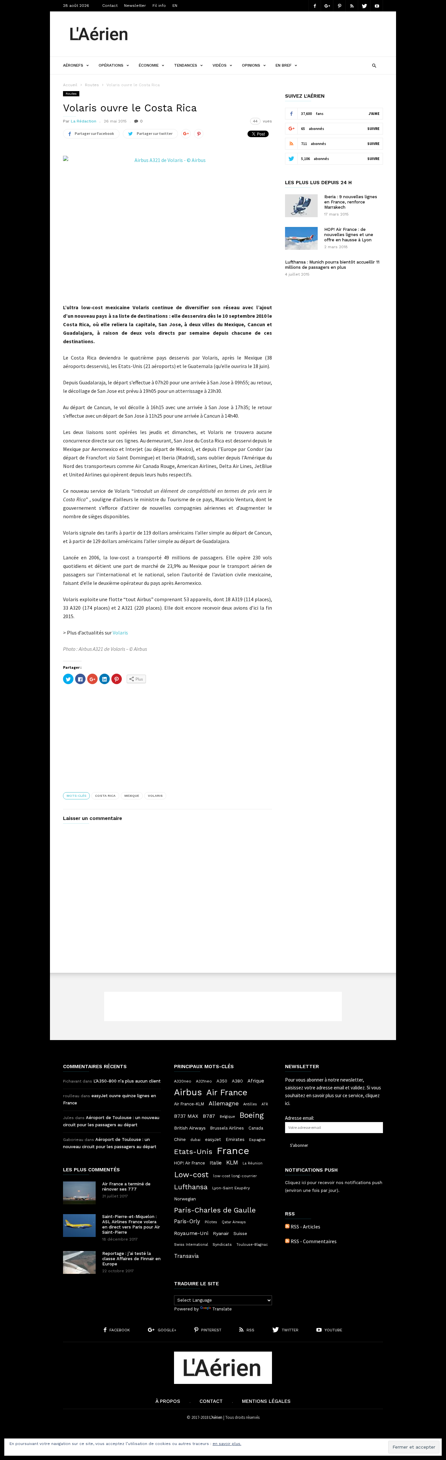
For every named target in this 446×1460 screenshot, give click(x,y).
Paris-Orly (187, 1221)
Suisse (240, 1233)
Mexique (131, 795)
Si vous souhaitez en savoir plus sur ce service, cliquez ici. (333, 1095)
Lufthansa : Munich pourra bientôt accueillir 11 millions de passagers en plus (332, 265)
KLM (232, 1162)
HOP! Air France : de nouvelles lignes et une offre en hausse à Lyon (348, 234)
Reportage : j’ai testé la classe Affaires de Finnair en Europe (131, 1258)
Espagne (257, 1139)
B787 (209, 1116)
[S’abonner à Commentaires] (287, 1241)
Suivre (373, 128)
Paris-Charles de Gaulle (215, 1210)
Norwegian (185, 1198)
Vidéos (220, 65)
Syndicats (222, 1244)
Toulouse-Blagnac (252, 1245)
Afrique (255, 1081)
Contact (110, 5)
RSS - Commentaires (314, 1241)
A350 (221, 1081)
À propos (167, 1401)
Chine (180, 1139)
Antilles (250, 1104)
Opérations (111, 65)
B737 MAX (186, 1116)
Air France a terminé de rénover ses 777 (126, 1186)
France (233, 1151)
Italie (216, 1163)
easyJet (213, 1139)
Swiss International (191, 1245)
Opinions (251, 65)
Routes (92, 85)
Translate (222, 1309)
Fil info (159, 5)
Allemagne (224, 1103)
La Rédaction (83, 121)
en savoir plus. (227, 1443)
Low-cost (191, 1175)
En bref (284, 65)
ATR (265, 1104)
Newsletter (135, 5)
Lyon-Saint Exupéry (231, 1188)
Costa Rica (105, 795)
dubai (195, 1139)
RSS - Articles (305, 1226)
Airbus (188, 1092)
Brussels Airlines (227, 1128)
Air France (226, 1092)
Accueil (70, 85)
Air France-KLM (189, 1103)
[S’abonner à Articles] (287, 1226)
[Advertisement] (264, 34)
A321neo (204, 1081)
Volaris (120, 632)
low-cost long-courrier (235, 1176)
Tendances (185, 65)
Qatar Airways (234, 1222)
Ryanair (221, 1233)
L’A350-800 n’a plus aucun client (127, 1081)
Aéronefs (73, 65)
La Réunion (253, 1163)
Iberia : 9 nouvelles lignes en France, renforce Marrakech (350, 202)
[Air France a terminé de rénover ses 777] (79, 1192)
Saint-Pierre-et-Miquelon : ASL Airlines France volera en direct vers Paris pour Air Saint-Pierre (131, 1224)
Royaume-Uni (191, 1233)
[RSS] (352, 5)
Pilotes (211, 1222)
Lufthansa (191, 1187)
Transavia (186, 1256)
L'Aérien (215, 1417)
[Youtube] (377, 5)
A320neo (182, 1081)
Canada (255, 1128)
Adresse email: (299, 1118)
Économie (149, 65)
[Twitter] (364, 5)
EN (174, 5)
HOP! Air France (189, 1163)
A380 (237, 1080)
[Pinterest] (339, 5)
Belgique (227, 1117)
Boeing (252, 1115)
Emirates (235, 1139)
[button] (374, 65)
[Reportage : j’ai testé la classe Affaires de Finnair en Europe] (79, 1262)
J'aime (374, 113)
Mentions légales (266, 1401)
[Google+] (327, 5)
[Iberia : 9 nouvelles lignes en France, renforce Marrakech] (301, 205)
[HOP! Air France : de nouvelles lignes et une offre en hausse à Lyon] (301, 238)
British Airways (190, 1128)
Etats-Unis (193, 1151)
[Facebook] (315, 5)
